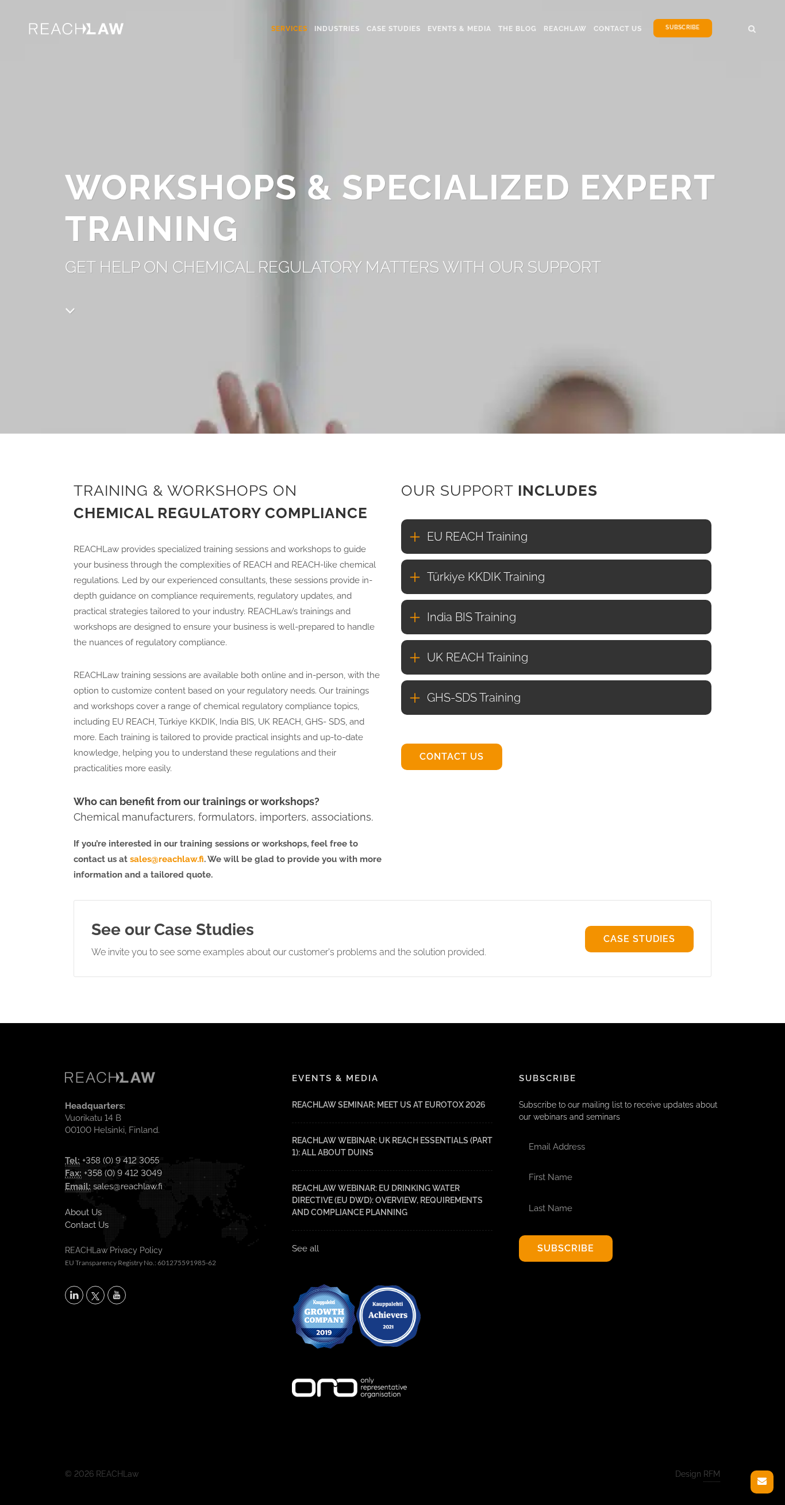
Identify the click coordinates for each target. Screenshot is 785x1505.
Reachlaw (565, 29)
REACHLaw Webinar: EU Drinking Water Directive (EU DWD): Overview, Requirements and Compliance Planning (387, 1200)
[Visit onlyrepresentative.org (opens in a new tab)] (349, 1372)
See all (305, 1248)
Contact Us (618, 29)
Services (289, 29)
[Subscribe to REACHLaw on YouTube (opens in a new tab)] (116, 1295)
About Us (83, 1212)
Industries (337, 29)
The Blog (517, 29)
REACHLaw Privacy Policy (114, 1250)
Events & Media (459, 29)
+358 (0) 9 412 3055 (120, 1160)
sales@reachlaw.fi (167, 859)
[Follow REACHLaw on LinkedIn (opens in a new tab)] (74, 1295)
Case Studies (394, 29)
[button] (752, 27)
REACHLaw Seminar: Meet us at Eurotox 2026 (389, 1104)
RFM (711, 1474)
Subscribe (682, 28)
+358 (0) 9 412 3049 (123, 1173)
